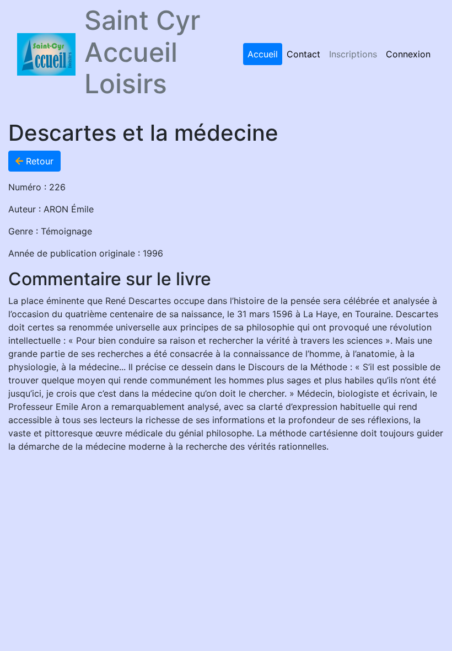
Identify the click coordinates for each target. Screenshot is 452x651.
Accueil (262, 54)
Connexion (408, 54)
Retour (38, 161)
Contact (303, 54)
